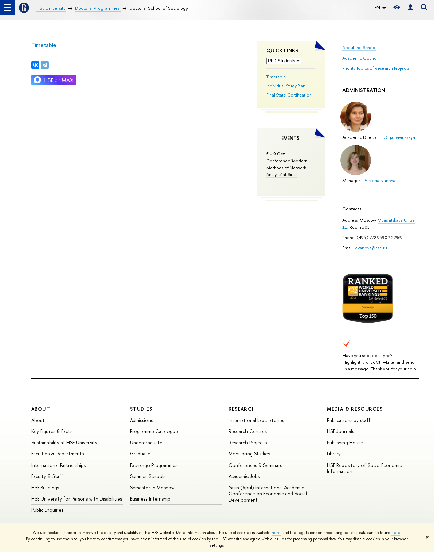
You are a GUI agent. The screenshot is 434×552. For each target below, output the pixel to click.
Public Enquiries (47, 510)
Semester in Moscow (152, 487)
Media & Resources (355, 409)
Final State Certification (289, 95)
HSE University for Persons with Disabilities (76, 498)
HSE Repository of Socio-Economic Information (364, 468)
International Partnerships (58, 465)
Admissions (141, 420)
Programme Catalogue (154, 431)
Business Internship (150, 498)
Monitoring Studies (249, 453)
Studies (141, 409)
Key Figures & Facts (51, 431)
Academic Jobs (244, 476)
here (276, 532)
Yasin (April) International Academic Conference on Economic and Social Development (268, 493)
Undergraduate (146, 442)
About (40, 409)
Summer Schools (147, 476)
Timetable (276, 76)
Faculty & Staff (47, 476)
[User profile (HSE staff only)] (410, 7)
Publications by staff (349, 420)
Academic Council (360, 58)
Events (290, 138)
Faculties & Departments (57, 453)
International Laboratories (256, 420)
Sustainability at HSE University (64, 442)
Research (242, 409)
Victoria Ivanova (379, 180)
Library (334, 453)
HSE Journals (340, 431)
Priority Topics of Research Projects (375, 68)
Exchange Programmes (153, 465)
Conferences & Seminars (255, 465)
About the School (359, 47)
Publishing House (345, 442)
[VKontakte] (35, 65)
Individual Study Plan (285, 86)
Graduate (140, 453)
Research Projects (248, 442)
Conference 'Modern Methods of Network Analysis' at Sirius (287, 167)
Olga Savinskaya (399, 137)
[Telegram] (45, 65)
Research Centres (248, 431)
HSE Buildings (45, 487)
